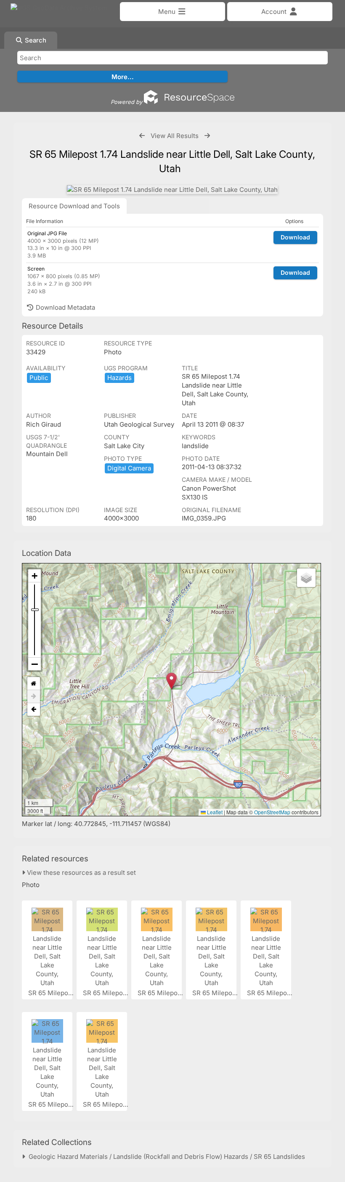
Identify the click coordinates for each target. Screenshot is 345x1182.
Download (295, 237)
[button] (171, 681)
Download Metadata (64, 307)
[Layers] (306, 577)
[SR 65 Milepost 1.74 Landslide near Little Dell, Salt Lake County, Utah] (172, 189)
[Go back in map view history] (33, 709)
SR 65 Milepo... (51, 993)
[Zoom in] (34, 575)
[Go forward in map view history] (33, 696)
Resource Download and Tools (74, 206)
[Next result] (207, 136)
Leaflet (214, 811)
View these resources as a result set (80, 873)
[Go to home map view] (33, 683)
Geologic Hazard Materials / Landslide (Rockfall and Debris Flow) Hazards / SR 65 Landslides (165, 1157)
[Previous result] (142, 136)
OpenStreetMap (272, 811)
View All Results (175, 136)
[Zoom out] (34, 664)
